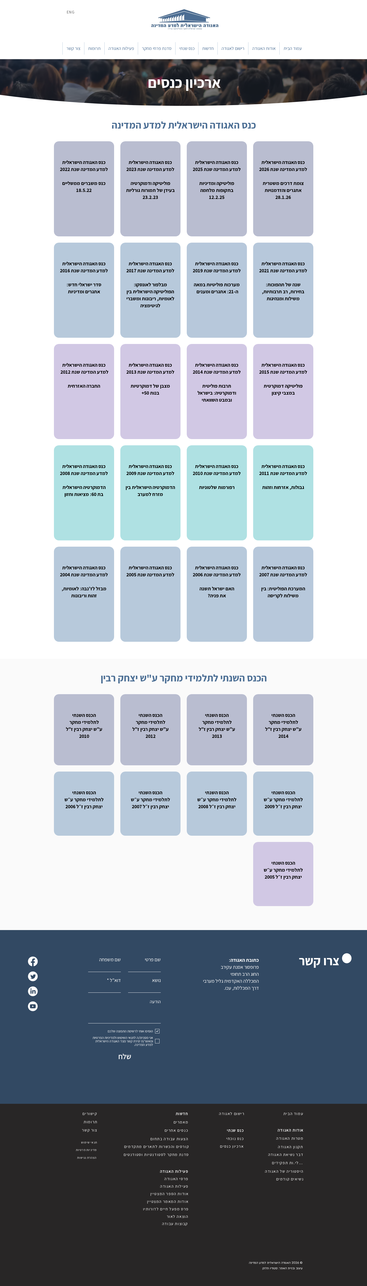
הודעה (155, 1001)
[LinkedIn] (33, 991)
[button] (263, 48)
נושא (156, 980)
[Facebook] (33, 961)
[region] (283, 188)
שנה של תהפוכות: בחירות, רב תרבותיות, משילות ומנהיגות (283, 291)
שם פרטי (153, 959)
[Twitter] (33, 976)
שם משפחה (110, 959)
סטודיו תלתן (270, 1268)
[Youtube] (33, 1006)
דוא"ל (115, 980)
